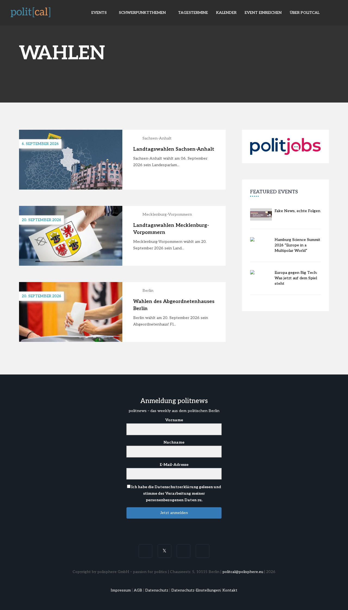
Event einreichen (263, 12)
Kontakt (229, 590)
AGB (138, 590)
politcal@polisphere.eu (242, 571)
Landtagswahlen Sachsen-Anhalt (173, 149)
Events (99, 12)
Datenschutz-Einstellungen (195, 590)
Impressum (121, 590)
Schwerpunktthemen (143, 12)
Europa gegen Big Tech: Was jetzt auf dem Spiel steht (296, 278)
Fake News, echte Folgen (297, 211)
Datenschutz (156, 590)
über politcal (304, 12)
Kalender (226, 12)
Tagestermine (193, 12)
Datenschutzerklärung (176, 487)
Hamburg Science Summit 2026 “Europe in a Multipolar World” (297, 245)
